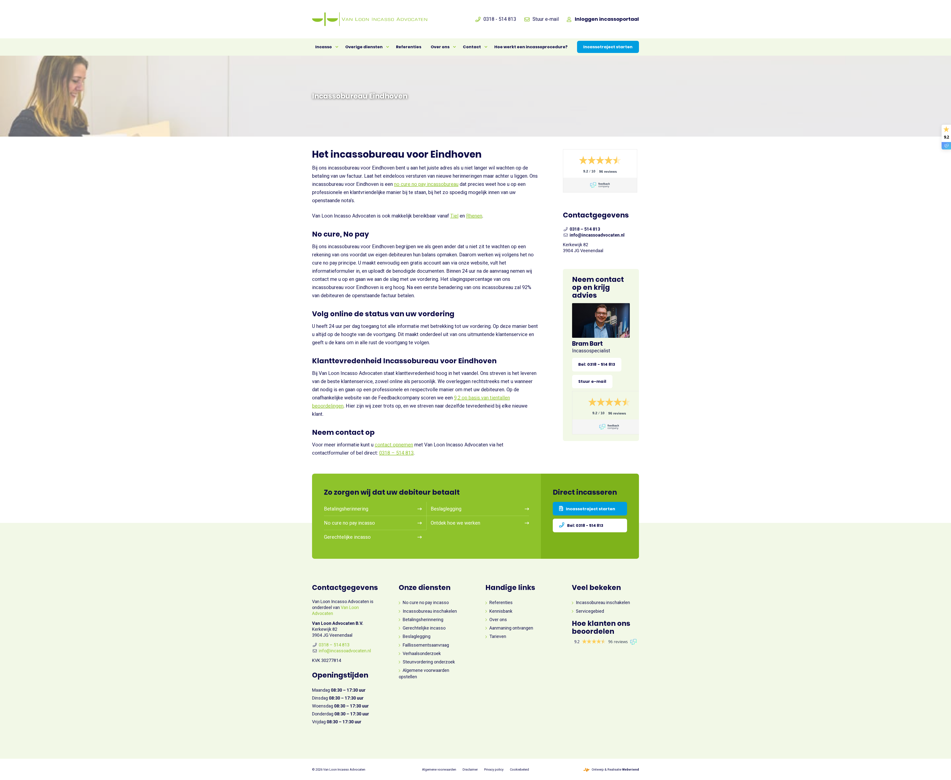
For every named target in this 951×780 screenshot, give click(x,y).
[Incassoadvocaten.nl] (369, 19)
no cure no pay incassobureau (426, 184)
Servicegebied (590, 611)
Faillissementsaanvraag (426, 645)
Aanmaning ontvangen (511, 628)
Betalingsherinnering (346, 509)
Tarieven (497, 636)
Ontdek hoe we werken (455, 523)
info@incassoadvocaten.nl (597, 235)
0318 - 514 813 (499, 19)
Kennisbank (500, 611)
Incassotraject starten (590, 509)
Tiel (454, 216)
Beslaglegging (446, 509)
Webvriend (630, 769)
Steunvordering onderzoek (429, 661)
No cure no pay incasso (349, 523)
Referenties (501, 602)
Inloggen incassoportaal (607, 19)
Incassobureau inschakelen (430, 611)
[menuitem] (325, 47)
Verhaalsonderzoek (422, 653)
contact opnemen (394, 445)
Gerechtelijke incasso (347, 537)
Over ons (498, 619)
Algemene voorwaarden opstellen (424, 673)
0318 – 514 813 (396, 453)
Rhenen (474, 216)
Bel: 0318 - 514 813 (585, 525)
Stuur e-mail (545, 19)
